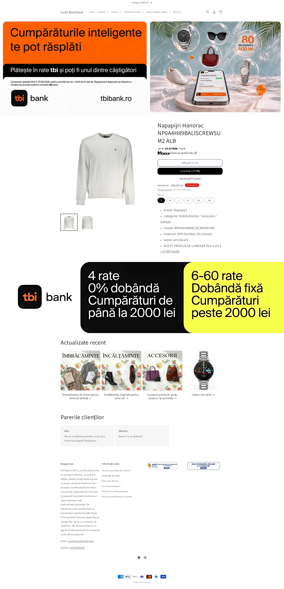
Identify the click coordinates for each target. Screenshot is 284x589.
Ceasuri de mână (202, 394)
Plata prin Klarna (110, 481)
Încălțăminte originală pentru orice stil (121, 396)
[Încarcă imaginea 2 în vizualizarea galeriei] (87, 222)
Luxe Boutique (144, 582)
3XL (210, 200)
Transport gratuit (165, 190)
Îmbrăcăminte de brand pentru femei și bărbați (80, 396)
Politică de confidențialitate (115, 491)
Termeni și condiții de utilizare (116, 470)
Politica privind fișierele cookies (117, 496)
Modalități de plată (111, 475)
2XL (198, 200)
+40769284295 (77, 547)
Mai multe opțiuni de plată (190, 178)
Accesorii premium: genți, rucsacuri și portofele (162, 396)
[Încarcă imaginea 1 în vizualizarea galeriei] (69, 222)
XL (188, 200)
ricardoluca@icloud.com (81, 541)
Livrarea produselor (111, 486)
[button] (102, 12)
